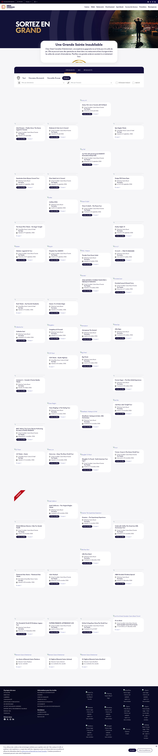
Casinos (86, 7)
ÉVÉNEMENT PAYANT (124, 83)
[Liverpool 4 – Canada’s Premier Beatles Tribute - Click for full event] (29, 360)
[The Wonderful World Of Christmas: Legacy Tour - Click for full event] (29, 603)
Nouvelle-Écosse (53, 78)
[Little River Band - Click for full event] (85, 544)
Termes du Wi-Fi (41, 699)
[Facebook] (148, 2)
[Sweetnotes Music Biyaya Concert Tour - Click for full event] (29, 158)
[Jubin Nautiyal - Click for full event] (62, 555)
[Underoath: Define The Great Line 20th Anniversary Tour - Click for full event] (128, 506)
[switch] (117, 83)
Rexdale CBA (7, 711)
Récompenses (152, 7)
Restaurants (100, 7)
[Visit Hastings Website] (146, 731)
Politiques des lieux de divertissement (48, 706)
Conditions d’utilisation (45, 701)
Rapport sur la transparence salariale (15, 708)
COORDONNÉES (41, 712)
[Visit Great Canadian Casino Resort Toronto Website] (89, 696)
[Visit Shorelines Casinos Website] (108, 713)
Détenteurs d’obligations (12, 701)
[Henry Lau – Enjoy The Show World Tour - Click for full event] (50, 446)
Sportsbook (119, 7)
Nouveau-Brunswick (36, 78)
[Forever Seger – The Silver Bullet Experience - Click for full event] (128, 360)
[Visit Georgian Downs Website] (108, 731)
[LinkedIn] (155, 2)
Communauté (8, 699)
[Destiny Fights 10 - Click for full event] (128, 207)
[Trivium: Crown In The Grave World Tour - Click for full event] (115, 445)
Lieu (79, 70)
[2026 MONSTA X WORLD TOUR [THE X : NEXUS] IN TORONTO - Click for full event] (83, 272)
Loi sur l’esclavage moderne (12, 706)
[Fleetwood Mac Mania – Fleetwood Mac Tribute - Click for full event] (29, 555)
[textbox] (43, 83)
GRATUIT (137, 83)
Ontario (66, 78)
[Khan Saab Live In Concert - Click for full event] (62, 158)
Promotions (142, 7)
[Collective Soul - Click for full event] (19, 322)
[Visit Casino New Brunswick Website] (127, 713)
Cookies (39, 695)
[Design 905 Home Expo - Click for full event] (128, 158)
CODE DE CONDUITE (42, 697)
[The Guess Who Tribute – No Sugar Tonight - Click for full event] (29, 207)
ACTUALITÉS (7, 692)
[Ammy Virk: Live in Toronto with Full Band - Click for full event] (83, 97)
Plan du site (41, 716)
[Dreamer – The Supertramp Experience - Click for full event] (91, 502)
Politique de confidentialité (46, 692)
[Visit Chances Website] (127, 731)
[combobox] (35, 2)
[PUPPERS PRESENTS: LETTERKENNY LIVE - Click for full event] (62, 603)
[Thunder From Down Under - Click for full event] (85, 245)
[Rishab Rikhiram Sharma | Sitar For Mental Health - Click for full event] (29, 506)
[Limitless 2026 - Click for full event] (50, 195)
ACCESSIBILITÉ (41, 704)
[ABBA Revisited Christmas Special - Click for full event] (128, 555)
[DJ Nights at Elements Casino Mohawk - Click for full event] (56, 646)
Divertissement (110, 7)
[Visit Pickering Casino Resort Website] (108, 696)
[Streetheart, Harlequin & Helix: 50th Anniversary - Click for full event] (89, 402)
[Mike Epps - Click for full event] (116, 321)
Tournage (7, 713)
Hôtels (93, 7)
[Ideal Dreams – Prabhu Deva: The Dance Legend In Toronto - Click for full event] (29, 108)
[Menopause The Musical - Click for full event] (84, 321)
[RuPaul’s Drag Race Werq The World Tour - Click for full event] (95, 603)
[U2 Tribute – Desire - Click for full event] (17, 446)
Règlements (88, 70)
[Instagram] (152, 2)
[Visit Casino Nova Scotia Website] (146, 713)
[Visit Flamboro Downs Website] (89, 731)
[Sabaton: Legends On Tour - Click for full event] (17, 243)
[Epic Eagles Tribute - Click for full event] (128, 108)
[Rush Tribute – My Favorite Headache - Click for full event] (29, 284)
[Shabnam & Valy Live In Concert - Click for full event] (62, 108)
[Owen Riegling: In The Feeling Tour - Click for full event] (52, 398)
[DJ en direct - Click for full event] (127, 602)
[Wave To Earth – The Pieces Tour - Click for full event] (84, 197)
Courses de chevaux (131, 7)
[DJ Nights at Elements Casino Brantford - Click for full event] (89, 646)
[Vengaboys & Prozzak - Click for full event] (51, 321)
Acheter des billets (21, 139)
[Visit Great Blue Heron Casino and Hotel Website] (127, 696)
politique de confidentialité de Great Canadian (34, 751)
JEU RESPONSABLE (8, 704)
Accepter (132, 750)
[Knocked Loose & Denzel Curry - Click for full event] (118, 274)
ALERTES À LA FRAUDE (43, 714)
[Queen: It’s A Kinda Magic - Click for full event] (62, 284)
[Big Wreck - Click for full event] (83, 349)
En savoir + (117, 629)
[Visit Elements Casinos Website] (89, 713)
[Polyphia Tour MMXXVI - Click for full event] (50, 243)
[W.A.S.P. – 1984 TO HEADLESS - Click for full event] (116, 243)
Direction (7, 695)
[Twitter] (150, 2)
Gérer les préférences (144, 750)
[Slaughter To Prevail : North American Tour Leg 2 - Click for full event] (86, 448)
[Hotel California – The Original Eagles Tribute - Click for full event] (52, 496)
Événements (70, 70)
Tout (24, 78)
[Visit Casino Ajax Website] (146, 696)
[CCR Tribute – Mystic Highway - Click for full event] (51, 349)
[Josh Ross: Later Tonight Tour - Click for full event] (116, 397)
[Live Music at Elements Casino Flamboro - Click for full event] (23, 646)
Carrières (6, 697)
